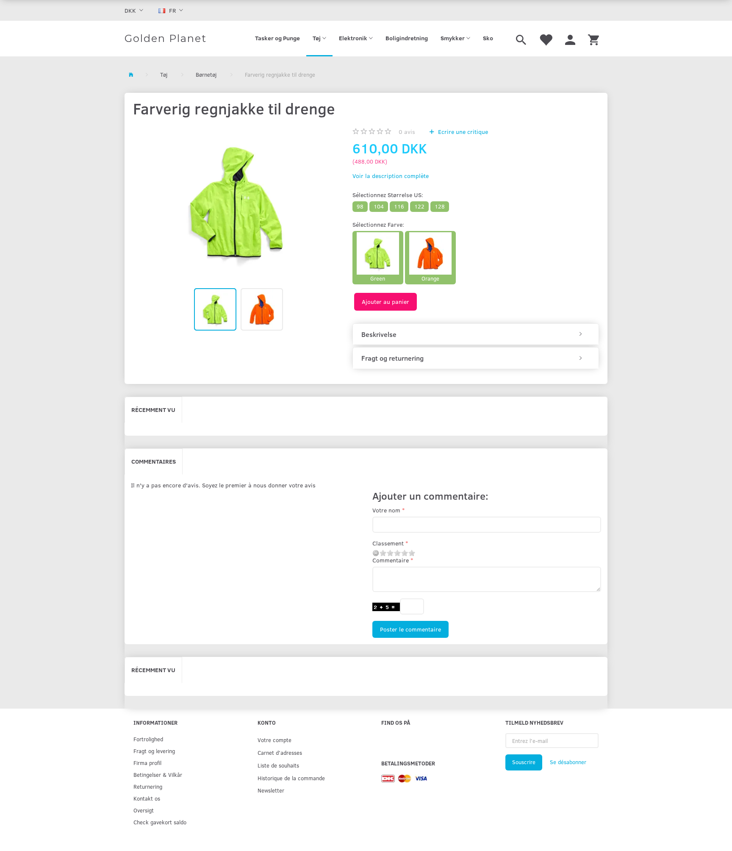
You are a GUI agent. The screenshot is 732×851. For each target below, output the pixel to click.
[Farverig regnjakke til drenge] (236, 202)
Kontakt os (146, 798)
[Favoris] (545, 38)
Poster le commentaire (410, 629)
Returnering (147, 786)
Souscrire (523, 762)
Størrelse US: (387, 195)
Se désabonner (568, 762)
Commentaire (390, 560)
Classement (388, 543)
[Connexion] (570, 38)
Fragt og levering (154, 750)
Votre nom (386, 510)
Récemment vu (153, 410)
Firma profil (147, 762)
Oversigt (143, 810)
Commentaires (153, 461)
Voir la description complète (390, 176)
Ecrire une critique (462, 132)
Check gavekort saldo (159, 822)
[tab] (476, 334)
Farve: (378, 224)
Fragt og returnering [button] (392, 358)
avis (407, 132)
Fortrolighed (148, 739)
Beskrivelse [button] (378, 334)
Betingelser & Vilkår (157, 774)
